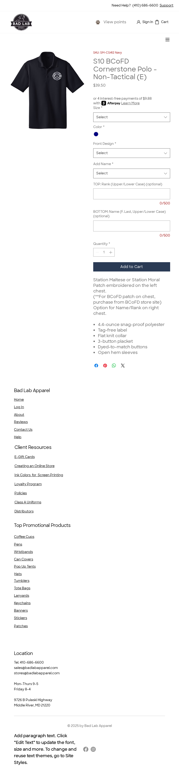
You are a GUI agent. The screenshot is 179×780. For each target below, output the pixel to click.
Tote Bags (22, 588)
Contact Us (23, 429)
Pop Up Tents (25, 566)
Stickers (20, 618)
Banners (21, 610)
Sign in (147, 22)
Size (97, 108)
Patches (21, 626)
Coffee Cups (24, 537)
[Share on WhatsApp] (114, 365)
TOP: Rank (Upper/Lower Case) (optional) (127, 184)
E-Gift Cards (24, 457)
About (19, 415)
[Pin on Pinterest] (105, 365)
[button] (157, 22)
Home (19, 399)
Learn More (130, 103)
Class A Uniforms (27, 502)
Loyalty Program (28, 484)
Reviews (21, 422)
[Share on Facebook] (96, 365)
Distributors (24, 511)
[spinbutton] (104, 252)
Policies (20, 493)
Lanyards (21, 595)
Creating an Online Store (34, 466)
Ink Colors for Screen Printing (38, 475)
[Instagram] (93, 749)
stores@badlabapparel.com (37, 673)
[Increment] (111, 252)
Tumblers (21, 581)
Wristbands (23, 552)
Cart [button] (165, 22)
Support (166, 5)
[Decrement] (97, 252)
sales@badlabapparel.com (36, 668)
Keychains (22, 603)
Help (17, 437)
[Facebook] (85, 749)
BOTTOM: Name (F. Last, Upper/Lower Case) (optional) (129, 214)
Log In (19, 407)
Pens (18, 544)
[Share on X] (123, 365)
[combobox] (131, 117)
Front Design (104, 144)
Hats (18, 574)
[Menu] (167, 39)
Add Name (103, 164)
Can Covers (23, 559)
